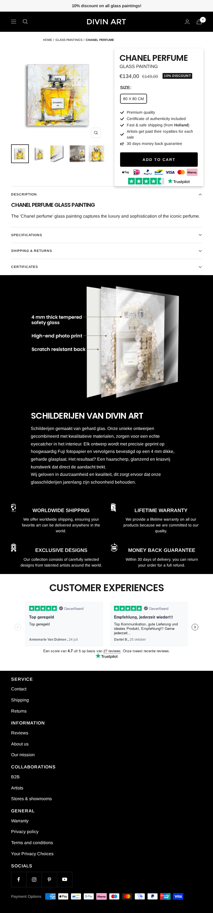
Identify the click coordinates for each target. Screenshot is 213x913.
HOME (47, 39)
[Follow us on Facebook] (18, 879)
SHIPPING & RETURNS (31, 251)
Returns (19, 711)
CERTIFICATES (24, 267)
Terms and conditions (32, 842)
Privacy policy (25, 831)
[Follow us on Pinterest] (49, 879)
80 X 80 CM (133, 98)
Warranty (20, 820)
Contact (18, 689)
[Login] (187, 21)
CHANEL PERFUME (100, 39)
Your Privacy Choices (32, 853)
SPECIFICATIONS (26, 235)
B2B (15, 776)
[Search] (25, 21)
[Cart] (199, 21)
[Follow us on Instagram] (34, 879)
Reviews (19, 733)
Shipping (20, 700)
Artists (17, 788)
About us (20, 744)
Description (24, 194)
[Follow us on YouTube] (64, 879)
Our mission (23, 754)
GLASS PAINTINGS (68, 39)
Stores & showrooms (31, 798)
